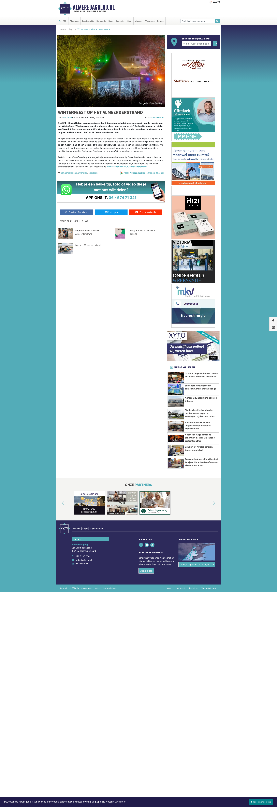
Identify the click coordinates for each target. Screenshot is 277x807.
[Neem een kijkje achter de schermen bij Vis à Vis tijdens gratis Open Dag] (175, 438)
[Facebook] (141, 545)
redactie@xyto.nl (84, 560)
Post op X (112, 212)
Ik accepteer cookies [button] (261, 802)
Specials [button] (119, 21)
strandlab (82, 173)
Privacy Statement (208, 588)
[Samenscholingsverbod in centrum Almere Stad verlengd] (175, 389)
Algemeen (74, 21)
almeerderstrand (69, 173)
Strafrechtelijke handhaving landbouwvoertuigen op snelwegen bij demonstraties (200, 413)
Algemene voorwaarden (176, 588)
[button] (59, 503)
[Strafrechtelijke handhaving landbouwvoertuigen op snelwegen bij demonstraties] (175, 414)
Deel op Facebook (79, 212)
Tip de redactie (148, 212)
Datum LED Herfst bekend (88, 245)
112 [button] (64, 21)
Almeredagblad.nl (94, 7)
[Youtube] (147, 545)
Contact (160, 21)
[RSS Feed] (152, 545)
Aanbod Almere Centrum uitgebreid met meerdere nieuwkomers (198, 425)
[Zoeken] (217, 21)
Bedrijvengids (88, 21)
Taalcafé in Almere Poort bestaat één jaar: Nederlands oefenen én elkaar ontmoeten (201, 462)
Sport (129, 21)
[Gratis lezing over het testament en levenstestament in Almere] (175, 377)
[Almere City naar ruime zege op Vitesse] (175, 401)
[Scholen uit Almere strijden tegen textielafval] (175, 450)
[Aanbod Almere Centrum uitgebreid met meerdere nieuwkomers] (175, 426)
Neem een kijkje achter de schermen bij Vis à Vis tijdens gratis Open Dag (200, 437)
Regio (111, 21)
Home (63, 29)
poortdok (93, 173)
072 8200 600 (83, 556)
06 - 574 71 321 (122, 197)
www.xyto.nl (82, 563)
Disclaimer (193, 588)
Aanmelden (146, 570)
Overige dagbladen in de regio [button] (194, 564)
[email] (273, 327)
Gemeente (101, 21)
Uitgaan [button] (138, 21)
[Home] (59, 21)
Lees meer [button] (120, 801)
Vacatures (150, 21)
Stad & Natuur (157, 117)
